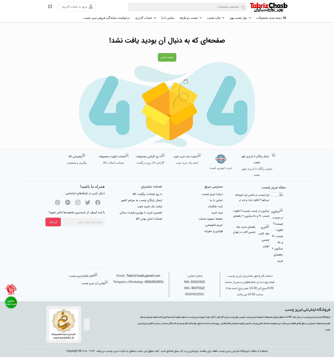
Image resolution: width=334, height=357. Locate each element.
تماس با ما (216, 200)
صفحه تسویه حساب (211, 219)
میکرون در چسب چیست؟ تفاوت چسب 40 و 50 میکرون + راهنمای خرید (251, 216)
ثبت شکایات (215, 206)
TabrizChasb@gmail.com (143, 276)
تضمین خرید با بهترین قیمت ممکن (141, 212)
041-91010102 (194, 282)
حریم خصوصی (214, 225)
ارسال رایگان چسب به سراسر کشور (141, 200)
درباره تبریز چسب (212, 194)
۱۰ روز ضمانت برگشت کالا (147, 194)
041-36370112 (194, 288)
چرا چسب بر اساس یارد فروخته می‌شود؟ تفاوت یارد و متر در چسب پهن (252, 200)
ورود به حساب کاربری (74, 6)
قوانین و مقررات (213, 231)
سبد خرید (217, 212)
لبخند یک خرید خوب (149, 206)
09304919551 (154, 282)
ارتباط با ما (11, 302)
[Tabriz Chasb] (268, 7)
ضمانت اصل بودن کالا (149, 219)
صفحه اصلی (167, 57)
